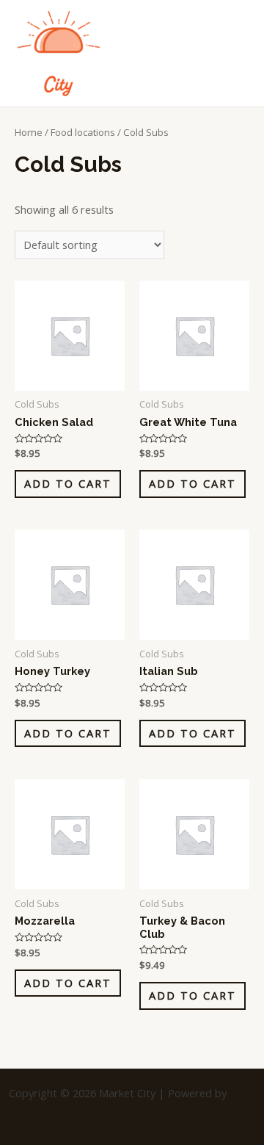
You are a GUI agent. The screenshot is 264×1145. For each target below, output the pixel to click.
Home (29, 132)
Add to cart (67, 483)
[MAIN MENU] (234, 53)
